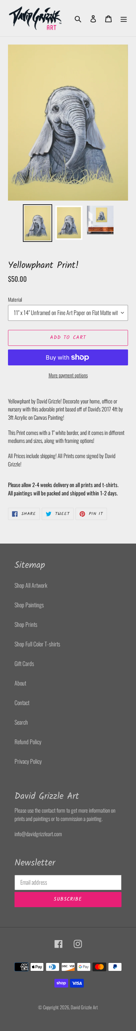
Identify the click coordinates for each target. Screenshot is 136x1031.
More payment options (68, 375)
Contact (22, 702)
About (20, 683)
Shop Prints (26, 624)
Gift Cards (24, 663)
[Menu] (123, 18)
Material (15, 299)
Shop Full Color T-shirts (37, 644)
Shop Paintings (29, 604)
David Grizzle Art (84, 1007)
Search (21, 722)
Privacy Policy (28, 761)
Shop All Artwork (31, 585)
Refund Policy (28, 741)
